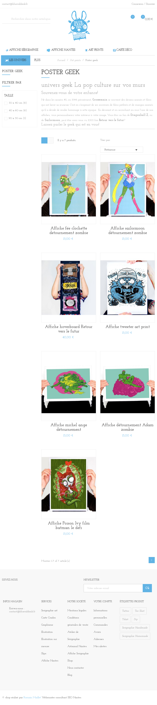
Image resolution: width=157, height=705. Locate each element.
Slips (43, 653)
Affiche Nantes (49, 660)
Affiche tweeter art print (127, 327)
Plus (37, 60)
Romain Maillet (32, 697)
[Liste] (50, 140)
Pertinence (121, 149)
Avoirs (97, 632)
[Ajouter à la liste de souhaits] (90, 209)
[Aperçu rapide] (90, 190)
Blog (69, 675)
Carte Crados (48, 617)
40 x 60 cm (18, 110)
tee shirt (139, 611)
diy (136, 619)
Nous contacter (75, 667)
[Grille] (44, 140)
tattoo (125, 611)
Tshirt (125, 619)
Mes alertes (100, 646)
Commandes (101, 624)
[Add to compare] (90, 218)
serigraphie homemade (135, 636)
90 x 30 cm (17, 118)
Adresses (99, 639)
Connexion (138, 4)
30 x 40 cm (18, 102)
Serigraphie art (49, 610)
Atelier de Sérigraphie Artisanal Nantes (77, 639)
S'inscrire (150, 4)
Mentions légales (76, 610)
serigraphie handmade (135, 627)
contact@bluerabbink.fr (22, 611)
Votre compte (103, 601)
